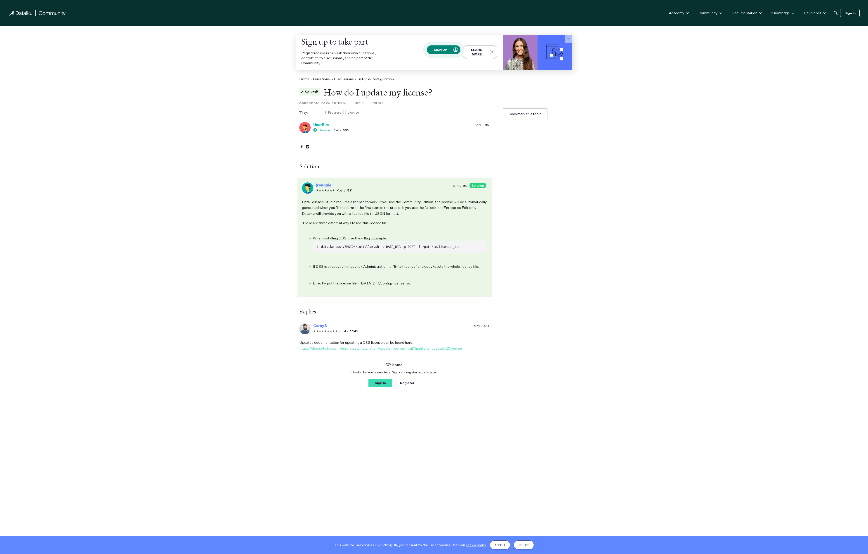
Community (708, 13)
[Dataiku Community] (37, 13)
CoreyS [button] (320, 325)
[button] (568, 39)
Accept (500, 545)
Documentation (744, 13)
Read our (469, 545)
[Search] (836, 13)
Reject (524, 545)
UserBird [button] (321, 124)
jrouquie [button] (323, 185)
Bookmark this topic (525, 114)
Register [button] (407, 383)
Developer (812, 13)
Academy (676, 13)
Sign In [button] (380, 383)
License (353, 112)
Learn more (476, 52)
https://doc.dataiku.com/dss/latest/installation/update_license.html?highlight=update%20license (380, 348)
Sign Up (440, 49)
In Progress (333, 112)
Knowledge (780, 13)
